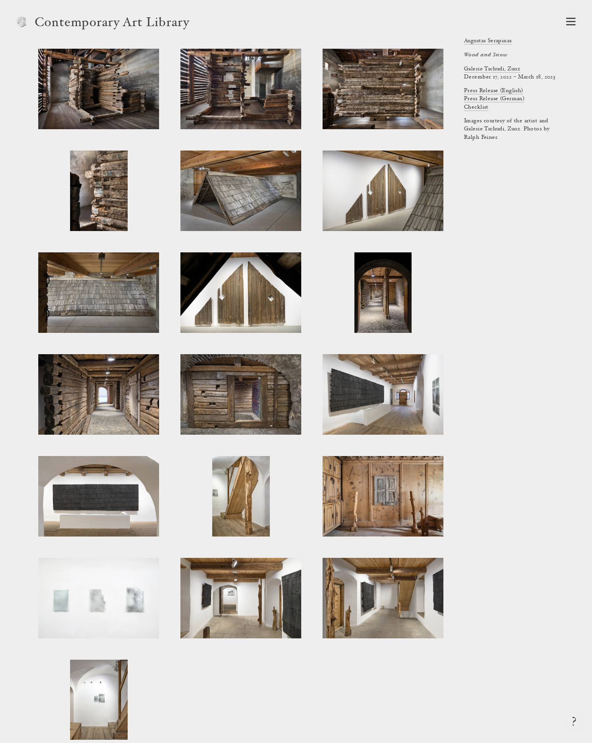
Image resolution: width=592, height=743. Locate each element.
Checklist (476, 107)
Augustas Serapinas (488, 41)
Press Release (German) (494, 99)
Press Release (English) (493, 91)
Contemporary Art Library (112, 23)
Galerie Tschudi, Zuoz (492, 69)
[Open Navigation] (571, 21)
